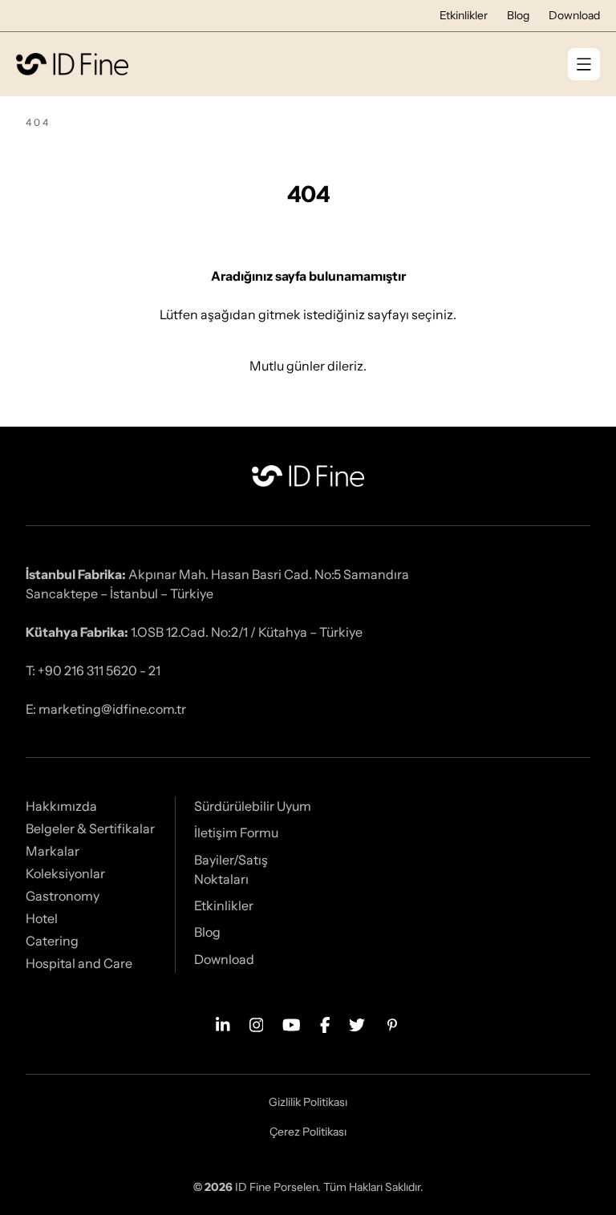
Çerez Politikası (308, 1131)
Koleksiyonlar (65, 873)
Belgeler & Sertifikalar (90, 828)
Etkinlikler (464, 15)
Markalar (52, 851)
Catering (52, 941)
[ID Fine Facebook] (325, 1023)
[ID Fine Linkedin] (223, 1023)
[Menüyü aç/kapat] (584, 64)
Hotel (42, 918)
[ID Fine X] (357, 1023)
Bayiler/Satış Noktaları (231, 869)
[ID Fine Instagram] (256, 1023)
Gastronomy (62, 896)
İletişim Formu (236, 832)
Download (574, 15)
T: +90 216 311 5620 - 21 (93, 670)
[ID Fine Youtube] (291, 1023)
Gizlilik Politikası (308, 1102)
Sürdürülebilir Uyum (252, 806)
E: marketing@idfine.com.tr (106, 709)
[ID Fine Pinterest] (392, 1023)
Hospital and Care (79, 963)
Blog (518, 15)
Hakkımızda (61, 806)
